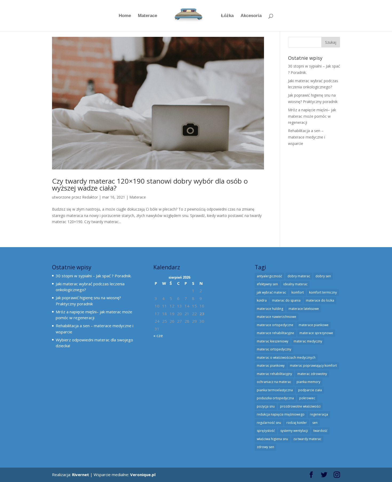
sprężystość (266, 430)
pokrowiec (307, 398)
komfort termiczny (323, 292)
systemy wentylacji (294, 430)
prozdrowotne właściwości (300, 406)
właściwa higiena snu (272, 439)
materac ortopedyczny (274, 349)
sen (315, 422)
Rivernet (80, 474)
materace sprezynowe (316, 333)
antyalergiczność (269, 276)
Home (125, 16)
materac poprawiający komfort (313, 365)
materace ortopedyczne (275, 325)
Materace (147, 16)
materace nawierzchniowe (276, 316)
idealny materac (295, 284)
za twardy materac (307, 439)
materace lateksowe (304, 308)
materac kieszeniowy (272, 341)
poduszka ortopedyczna (275, 398)
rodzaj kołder (296, 422)
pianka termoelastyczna (275, 390)
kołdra (262, 300)
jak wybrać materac (271, 292)
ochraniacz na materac (274, 382)
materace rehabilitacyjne (275, 333)
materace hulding (270, 308)
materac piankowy (271, 365)
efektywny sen (267, 284)
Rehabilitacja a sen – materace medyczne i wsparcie (306, 137)
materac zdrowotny (312, 374)
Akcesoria (251, 16)
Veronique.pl (142, 474)
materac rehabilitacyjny (274, 374)
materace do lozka (320, 300)
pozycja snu (266, 406)
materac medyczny (308, 341)
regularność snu (269, 422)
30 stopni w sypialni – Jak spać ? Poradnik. (93, 275)
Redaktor (90, 197)
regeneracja (319, 414)
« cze (158, 335)
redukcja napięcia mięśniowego (281, 414)
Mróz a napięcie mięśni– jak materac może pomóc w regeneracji (312, 116)
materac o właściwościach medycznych (286, 357)
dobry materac (298, 276)
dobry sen (323, 276)
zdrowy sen (265, 447)
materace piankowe (314, 325)
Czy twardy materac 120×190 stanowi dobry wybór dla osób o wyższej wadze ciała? (150, 184)
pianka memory (308, 382)
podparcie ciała (310, 390)
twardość (320, 430)
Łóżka (227, 16)
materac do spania (286, 300)
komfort (297, 292)
